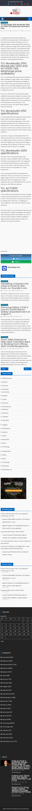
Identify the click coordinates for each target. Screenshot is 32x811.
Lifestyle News (6, 451)
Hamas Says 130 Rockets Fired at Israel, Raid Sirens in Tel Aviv (15, 553)
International (6, 428)
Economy (5, 385)
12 (10, 628)
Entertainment (6, 406)
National (4, 432)
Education (5, 403)
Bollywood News (7, 378)
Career (4, 399)
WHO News (5, 466)
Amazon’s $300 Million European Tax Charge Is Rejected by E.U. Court (16, 520)
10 (2, 628)
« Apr (2, 641)
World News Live (16, 31)
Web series (5, 420)
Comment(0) (26, 31)
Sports (4, 443)
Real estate (5, 439)
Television (5, 417)
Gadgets (5, 425)
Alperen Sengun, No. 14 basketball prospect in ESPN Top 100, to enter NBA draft (15, 527)
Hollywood (5, 413)
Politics (4, 436)
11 (6, 628)
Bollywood (5, 409)
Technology (4, 22)
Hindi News (5, 389)
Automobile (5, 392)
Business (4, 382)
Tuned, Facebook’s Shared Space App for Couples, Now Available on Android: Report (14, 536)
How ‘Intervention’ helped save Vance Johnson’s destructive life (28, 369)
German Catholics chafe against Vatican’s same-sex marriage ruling (5, 369)
